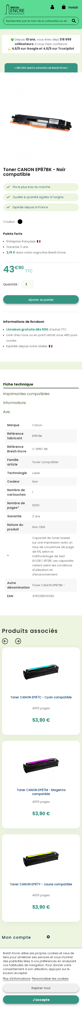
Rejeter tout (41, 988)
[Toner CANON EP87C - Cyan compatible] (41, 672)
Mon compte (16, 937)
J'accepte (41, 999)
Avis (6, 411)
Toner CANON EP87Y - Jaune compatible (41, 884)
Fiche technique (18, 384)
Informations (14, 402)
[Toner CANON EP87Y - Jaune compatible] (41, 859)
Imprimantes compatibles (26, 393)
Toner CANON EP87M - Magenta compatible (41, 792)
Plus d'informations (16, 978)
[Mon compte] (52, 8)
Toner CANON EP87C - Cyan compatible (41, 697)
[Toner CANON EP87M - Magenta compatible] (41, 765)
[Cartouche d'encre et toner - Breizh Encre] (14, 9)
